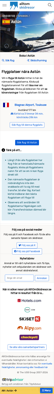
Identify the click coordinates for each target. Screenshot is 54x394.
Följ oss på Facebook (28, 251)
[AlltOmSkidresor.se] (22, 5)
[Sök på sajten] (50, 5)
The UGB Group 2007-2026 (34, 372)
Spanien (23, 16)
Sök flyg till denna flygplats (27, 124)
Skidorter (8, 16)
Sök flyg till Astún (27, 142)
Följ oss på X (28, 245)
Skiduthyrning (38, 60)
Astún (16, 22)
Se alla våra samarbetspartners (27, 347)
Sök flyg (9, 60)
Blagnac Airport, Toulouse (30, 105)
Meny (47, 390)
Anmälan (42, 278)
